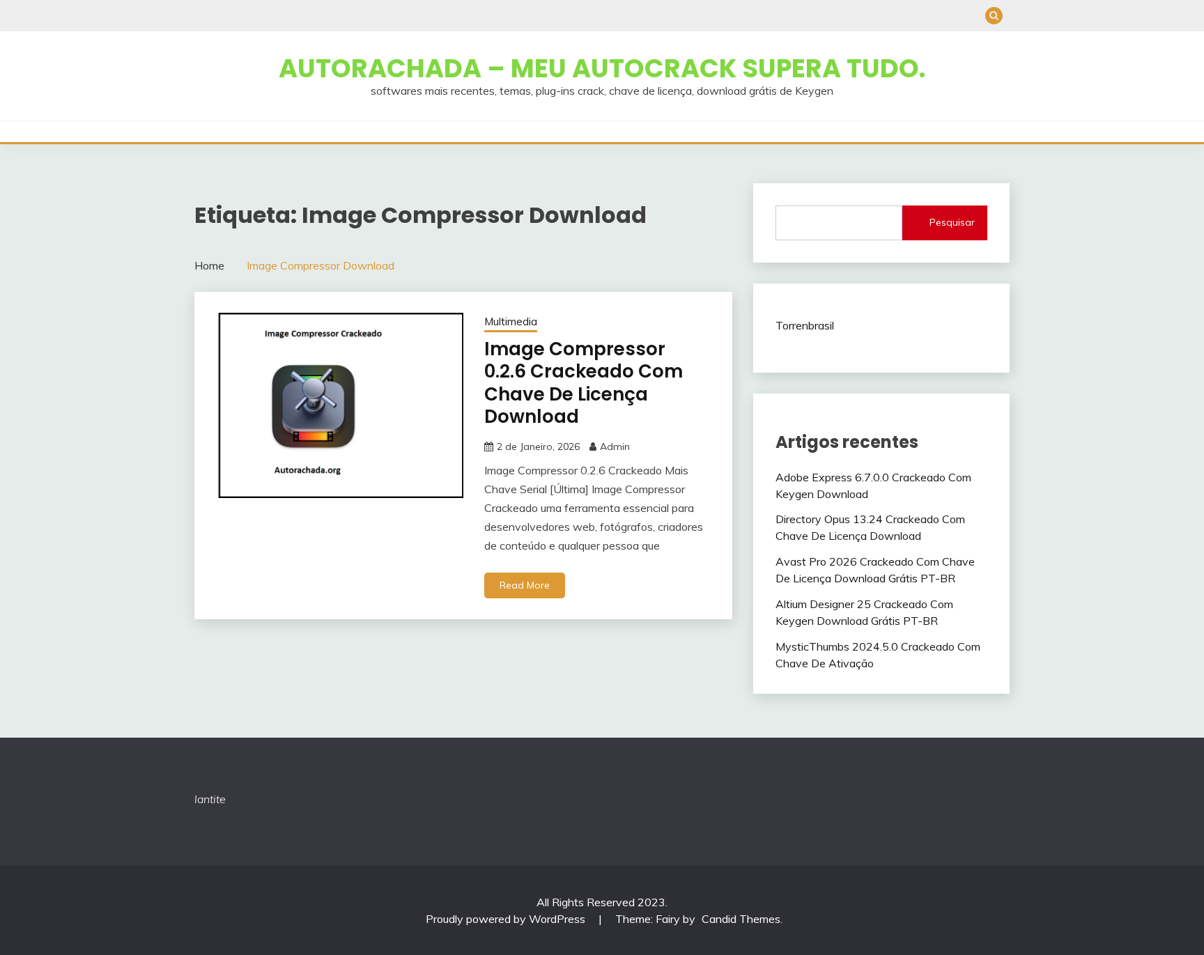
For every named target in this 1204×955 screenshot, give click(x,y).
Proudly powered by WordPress (507, 919)
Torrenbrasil (804, 325)
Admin (615, 446)
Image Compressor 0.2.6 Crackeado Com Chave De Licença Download (583, 383)
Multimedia (510, 321)
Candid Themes (741, 919)
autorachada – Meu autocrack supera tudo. (602, 68)
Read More (525, 585)
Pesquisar (952, 222)
